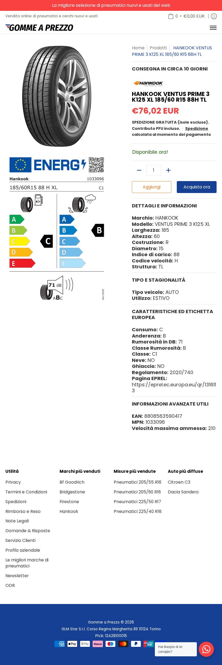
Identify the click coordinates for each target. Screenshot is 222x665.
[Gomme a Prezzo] (39, 28)
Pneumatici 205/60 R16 (137, 492)
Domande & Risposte (27, 531)
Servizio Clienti (20, 540)
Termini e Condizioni (26, 492)
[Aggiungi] (168, 170)
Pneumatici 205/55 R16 (137, 482)
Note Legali (17, 521)
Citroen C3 (179, 482)
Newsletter (17, 576)
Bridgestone (72, 492)
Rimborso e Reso (23, 511)
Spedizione (196, 128)
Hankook (69, 511)
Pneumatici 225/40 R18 (138, 511)
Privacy (13, 482)
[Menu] (213, 28)
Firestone (69, 502)
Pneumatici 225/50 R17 (137, 502)
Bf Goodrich (72, 482)
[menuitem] (186, 16)
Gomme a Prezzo (104, 622)
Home (138, 48)
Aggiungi (152, 187)
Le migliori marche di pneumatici (26, 563)
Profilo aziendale (22, 550)
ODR (10, 585)
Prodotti (158, 48)
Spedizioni (15, 502)
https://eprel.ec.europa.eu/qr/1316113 (174, 387)
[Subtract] (139, 170)
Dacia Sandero (183, 492)
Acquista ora (197, 187)
